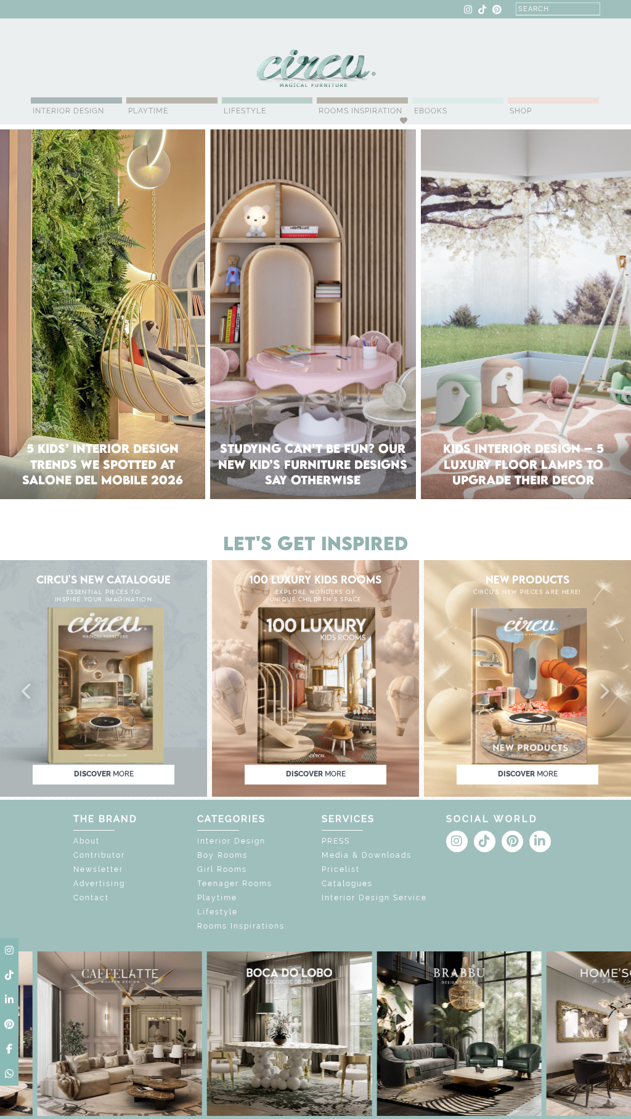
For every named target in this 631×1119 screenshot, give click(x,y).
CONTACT (98, 10)
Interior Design (68, 111)
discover (104, 774)
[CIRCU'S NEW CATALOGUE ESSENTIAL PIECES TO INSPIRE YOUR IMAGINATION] (103, 677)
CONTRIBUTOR (201, 10)
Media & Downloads (367, 855)
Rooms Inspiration (360, 111)
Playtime (148, 111)
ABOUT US (53, 10)
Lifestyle (245, 111)
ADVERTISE (144, 10)
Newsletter (98, 869)
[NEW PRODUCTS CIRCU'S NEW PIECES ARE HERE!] (527, 677)
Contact (91, 897)
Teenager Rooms (234, 883)
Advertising (99, 883)
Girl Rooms (222, 869)
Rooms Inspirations (241, 926)
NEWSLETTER (263, 10)
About (86, 841)
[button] (27, 692)
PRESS (336, 841)
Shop (521, 111)
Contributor (99, 855)
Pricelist (341, 869)
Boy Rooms (222, 855)
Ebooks (430, 111)
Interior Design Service (374, 897)
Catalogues (347, 883)
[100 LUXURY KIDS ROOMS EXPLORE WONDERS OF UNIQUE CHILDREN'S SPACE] (315, 677)
